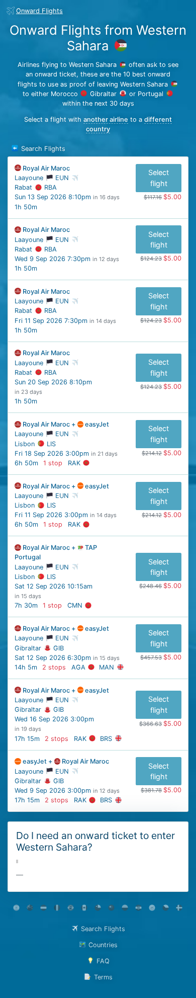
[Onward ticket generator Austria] (43, 907)
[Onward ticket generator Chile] (98, 907)
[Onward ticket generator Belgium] (57, 907)
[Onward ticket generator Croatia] (138, 907)
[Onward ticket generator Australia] (30, 907)
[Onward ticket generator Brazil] (70, 907)
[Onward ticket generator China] (111, 907)
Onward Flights (39, 11)
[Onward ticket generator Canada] (84, 907)
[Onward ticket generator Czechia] (165, 907)
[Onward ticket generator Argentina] (16, 907)
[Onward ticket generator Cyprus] (152, 907)
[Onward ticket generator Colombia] (125, 907)
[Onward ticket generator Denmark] (179, 907)
